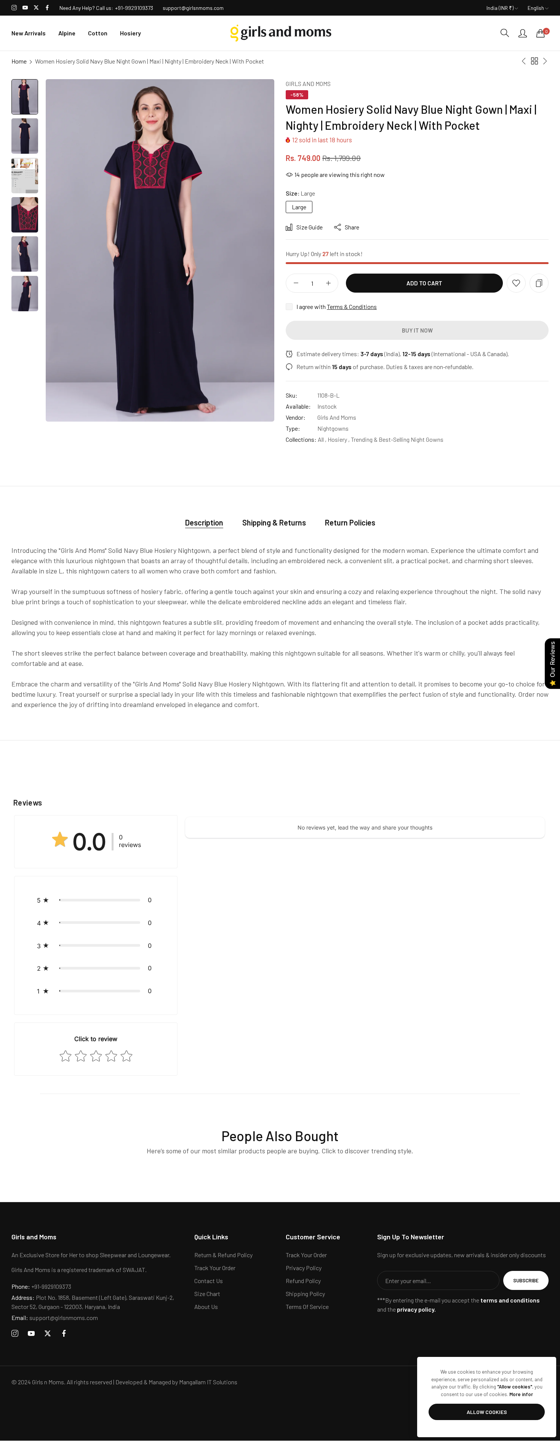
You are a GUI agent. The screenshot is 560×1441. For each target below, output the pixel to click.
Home (19, 61)
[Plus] (328, 283)
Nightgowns (333, 428)
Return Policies (350, 522)
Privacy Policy (304, 1268)
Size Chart (207, 1294)
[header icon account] (522, 33)
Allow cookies (487, 1412)
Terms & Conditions (352, 306)
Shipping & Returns (274, 522)
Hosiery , (339, 439)
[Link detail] (14, 8)
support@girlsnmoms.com (54, 1318)
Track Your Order (214, 1268)
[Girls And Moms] (280, 33)
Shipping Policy (305, 1294)
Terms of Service (307, 1306)
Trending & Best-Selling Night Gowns (397, 439)
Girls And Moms (308, 83)
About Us (206, 1306)
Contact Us (208, 1281)
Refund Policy (303, 1281)
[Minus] (295, 283)
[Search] (505, 33)
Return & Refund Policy (223, 1255)
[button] (516, 283)
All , (322, 439)
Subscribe (526, 1281)
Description (204, 522)
